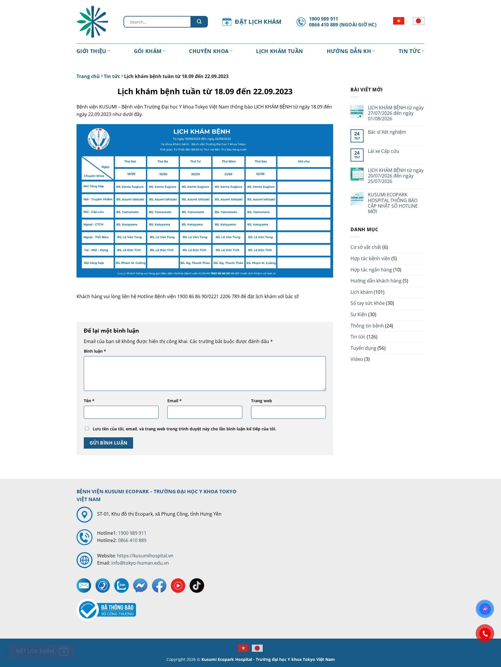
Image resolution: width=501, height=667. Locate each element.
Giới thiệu (91, 51)
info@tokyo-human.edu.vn (140, 563)
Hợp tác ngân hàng (371, 270)
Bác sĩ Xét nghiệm (387, 132)
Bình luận (95, 351)
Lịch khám (362, 292)
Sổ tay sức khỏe (368, 303)
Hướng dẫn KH (349, 51)
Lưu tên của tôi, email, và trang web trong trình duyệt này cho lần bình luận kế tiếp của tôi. (184, 429)
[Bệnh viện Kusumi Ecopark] (96, 22)
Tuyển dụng (363, 348)
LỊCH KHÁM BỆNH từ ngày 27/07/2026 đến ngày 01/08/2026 (396, 113)
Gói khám (148, 51)
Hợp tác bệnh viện (370, 258)
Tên (89, 400)
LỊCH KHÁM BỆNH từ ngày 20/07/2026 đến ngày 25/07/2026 (396, 176)
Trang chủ (88, 76)
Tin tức (410, 51)
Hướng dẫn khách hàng (376, 281)
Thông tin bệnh (367, 325)
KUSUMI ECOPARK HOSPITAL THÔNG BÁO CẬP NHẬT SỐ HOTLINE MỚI (393, 203)
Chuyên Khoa (208, 51)
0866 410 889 (132, 540)
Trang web (261, 400)
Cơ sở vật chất (366, 247)
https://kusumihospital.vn (145, 555)
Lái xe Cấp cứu (383, 151)
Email (174, 400)
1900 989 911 (132, 533)
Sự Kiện (359, 314)
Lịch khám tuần (279, 51)
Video (357, 359)
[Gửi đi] (199, 22)
